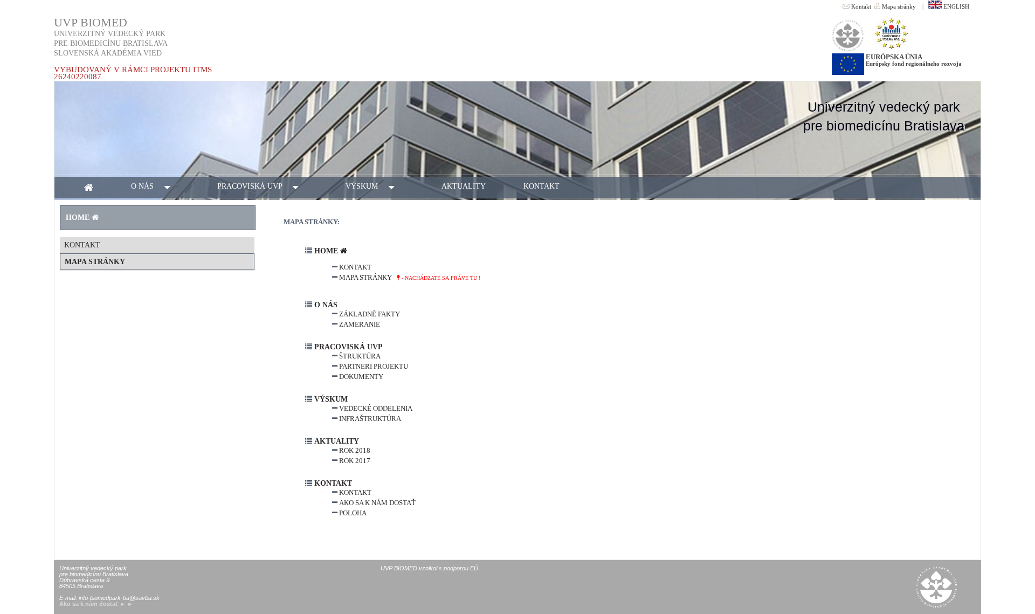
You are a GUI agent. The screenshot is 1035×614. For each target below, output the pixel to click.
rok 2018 (353, 450)
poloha (352, 513)
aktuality (463, 186)
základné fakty (368, 314)
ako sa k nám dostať (376, 503)
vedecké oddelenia (374, 408)
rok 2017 (353, 461)
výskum (367, 186)
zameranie (358, 324)
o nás (147, 186)
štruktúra (359, 356)
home (326, 251)
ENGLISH (955, 6)
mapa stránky (95, 262)
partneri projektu (372, 366)
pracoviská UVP (255, 186)
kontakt (541, 186)
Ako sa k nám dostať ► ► (96, 604)
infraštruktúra (369, 419)
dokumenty (360, 376)
